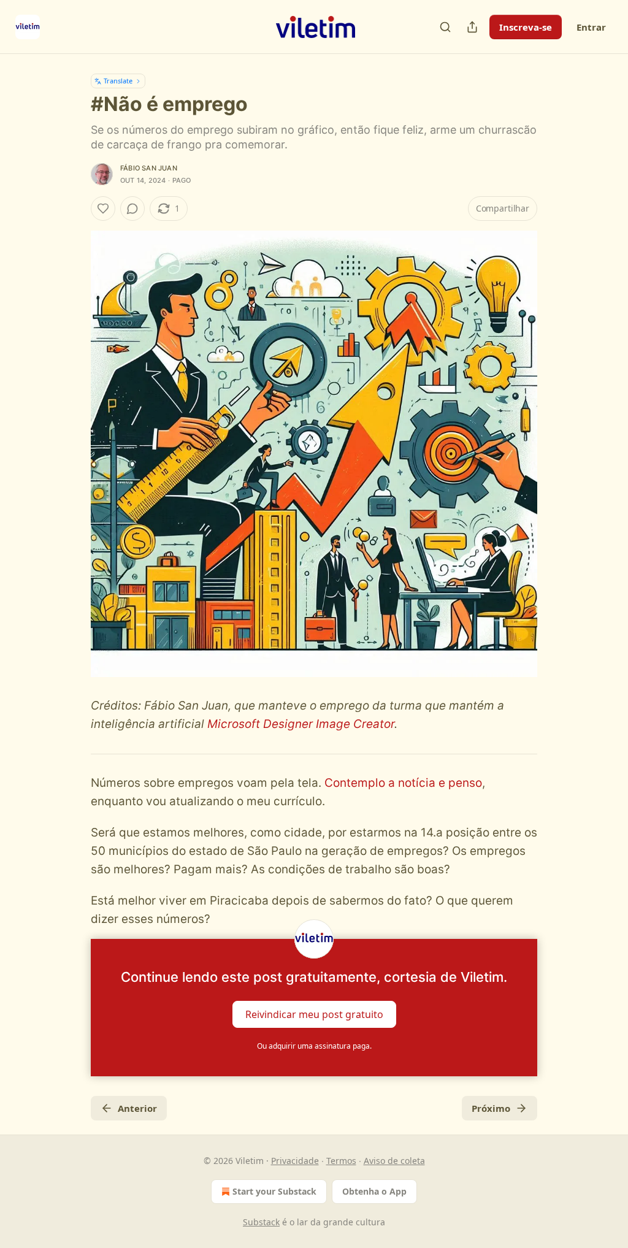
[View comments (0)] (132, 208)
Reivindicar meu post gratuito (314, 1013)
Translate (118, 80)
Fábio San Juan (148, 168)
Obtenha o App (374, 1191)
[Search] (445, 27)
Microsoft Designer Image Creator (300, 724)
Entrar (591, 27)
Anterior (137, 1108)
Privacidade (295, 1160)
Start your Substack (274, 1191)
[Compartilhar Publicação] (472, 27)
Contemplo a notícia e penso (403, 783)
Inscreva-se (525, 27)
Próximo (491, 1108)
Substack (261, 1222)
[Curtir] (103, 208)
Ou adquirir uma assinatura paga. (314, 1046)
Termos (341, 1160)
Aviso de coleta (394, 1160)
